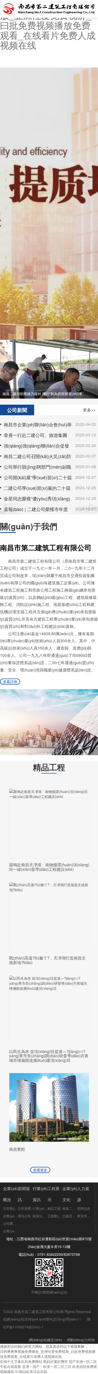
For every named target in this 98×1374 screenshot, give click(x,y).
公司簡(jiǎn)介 (10, 1208)
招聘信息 (83, 1208)
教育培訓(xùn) (84, 1215)
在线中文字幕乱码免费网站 (21, 1361)
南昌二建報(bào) (69, 1208)
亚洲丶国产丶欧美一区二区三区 (46, 1366)
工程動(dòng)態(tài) (54, 1215)
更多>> (89, 410)
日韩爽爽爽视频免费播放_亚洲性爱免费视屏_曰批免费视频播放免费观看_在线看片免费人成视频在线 (47, 1354)
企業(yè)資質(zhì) (10, 1231)
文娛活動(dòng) (69, 1215)
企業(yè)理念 (10, 1215)
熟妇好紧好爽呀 (55, 1361)
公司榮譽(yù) (10, 1223)
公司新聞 (24, 1208)
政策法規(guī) (40, 1215)
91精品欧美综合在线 (31, 1371)
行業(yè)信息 (40, 1208)
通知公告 (24, 1215)
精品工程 (54, 1208)
